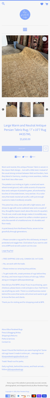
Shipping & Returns (9, 335)
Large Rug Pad (7, 250)
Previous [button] (3, 109)
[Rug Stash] (42, 4)
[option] (11, 109)
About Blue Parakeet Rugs (12, 329)
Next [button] (47, 109)
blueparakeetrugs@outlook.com (15, 356)
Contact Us (6, 342)
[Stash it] (44, 39)
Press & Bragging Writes (11, 332)
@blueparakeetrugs (15, 369)
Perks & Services (8, 338)
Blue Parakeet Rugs (23, 391)
